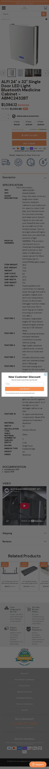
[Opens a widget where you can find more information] (37, 765)
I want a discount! (24, 388)
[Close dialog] (45, 374)
